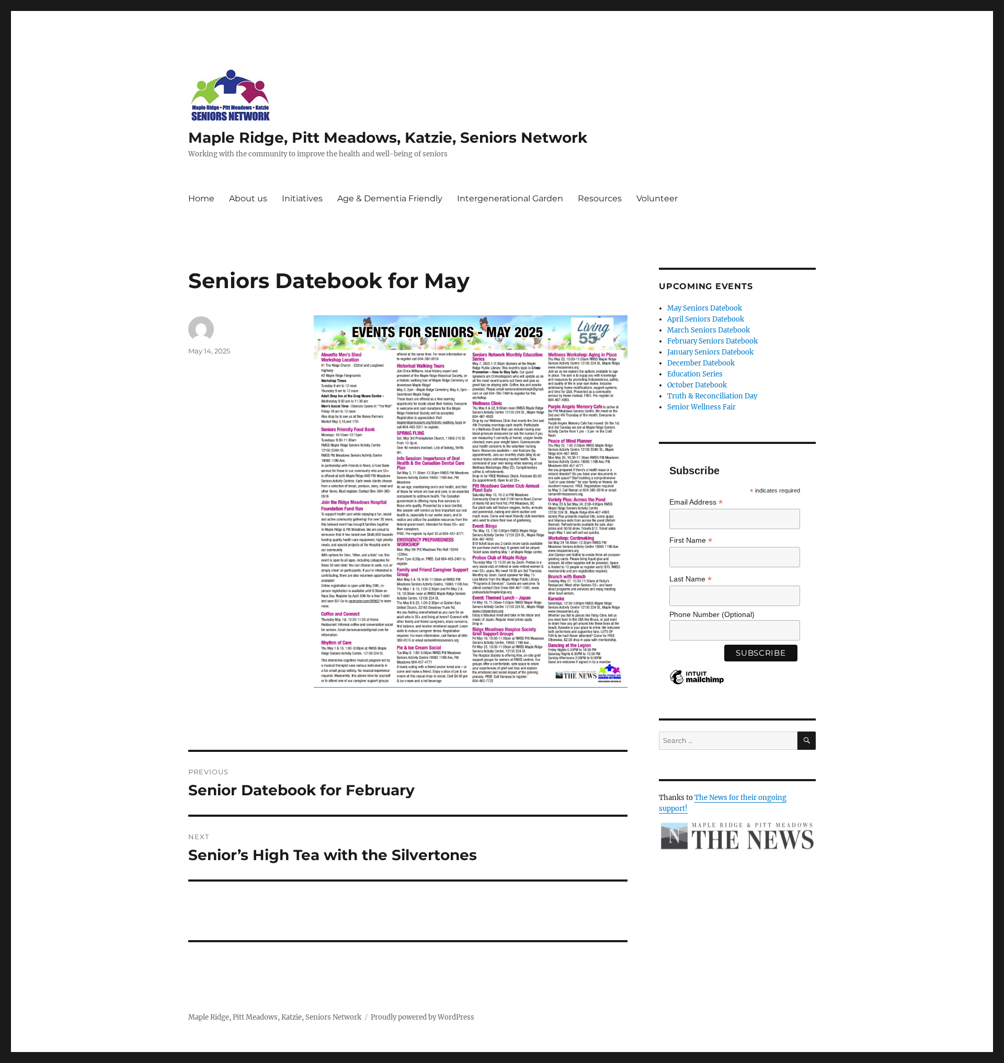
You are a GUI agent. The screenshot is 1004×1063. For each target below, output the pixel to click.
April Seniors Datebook (705, 319)
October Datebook (697, 385)
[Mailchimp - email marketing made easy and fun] (696, 685)
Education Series (695, 374)
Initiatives (302, 198)
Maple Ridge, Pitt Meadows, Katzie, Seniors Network (387, 137)
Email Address (696, 502)
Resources (600, 198)
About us (248, 198)
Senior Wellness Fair (701, 407)
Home (201, 198)
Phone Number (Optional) (712, 614)
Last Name (690, 579)
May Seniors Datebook (704, 308)
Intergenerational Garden (510, 198)
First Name (690, 540)
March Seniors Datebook (708, 330)
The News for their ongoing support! (722, 803)
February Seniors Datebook (712, 341)
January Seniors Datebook (710, 352)
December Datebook (701, 363)
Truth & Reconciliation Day (712, 396)
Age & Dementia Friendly (389, 198)
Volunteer (657, 198)
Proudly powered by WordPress (422, 1017)
